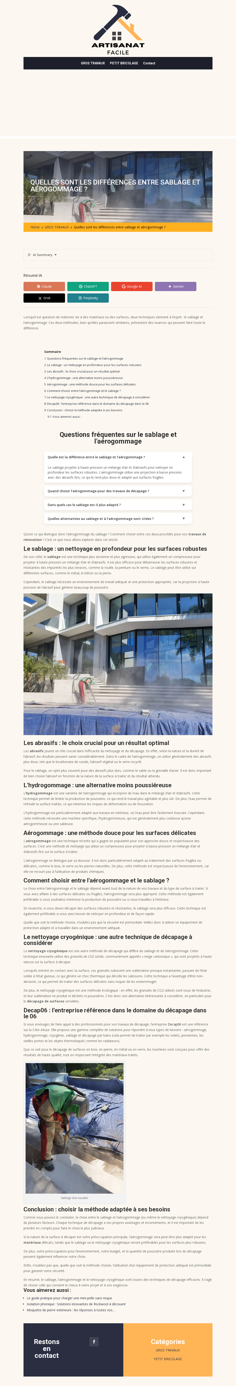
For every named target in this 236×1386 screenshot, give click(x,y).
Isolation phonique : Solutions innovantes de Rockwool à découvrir (76, 1304)
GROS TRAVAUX (93, 63)
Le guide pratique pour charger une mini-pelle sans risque (69, 1298)
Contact (149, 63)
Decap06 (174, 1024)
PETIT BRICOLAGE (124, 63)
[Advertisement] (118, 104)
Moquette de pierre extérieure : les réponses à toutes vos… (71, 1310)
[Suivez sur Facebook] (94, 1341)
